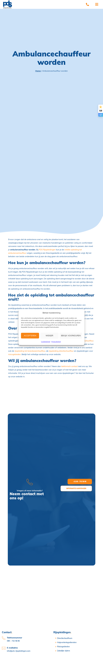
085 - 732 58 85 (13, 641)
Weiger (49, 335)
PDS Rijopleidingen (47, 249)
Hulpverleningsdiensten (66, 642)
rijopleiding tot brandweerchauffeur (30, 351)
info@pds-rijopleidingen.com (18, 651)
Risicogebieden (63, 646)
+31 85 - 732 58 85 (79, 481)
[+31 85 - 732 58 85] (87, 4)
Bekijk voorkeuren (71, 335)
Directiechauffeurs (64, 638)
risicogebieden (14, 354)
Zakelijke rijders (63, 651)
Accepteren (30, 335)
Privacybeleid (56, 341)
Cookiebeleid (45, 341)
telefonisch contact (69, 366)
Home (38, 71)
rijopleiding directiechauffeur (61, 351)
